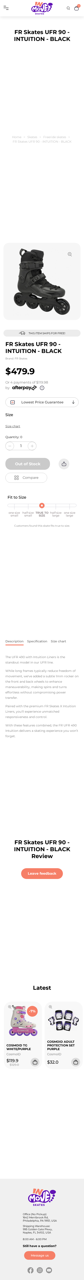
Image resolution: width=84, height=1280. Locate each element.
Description (14, 641)
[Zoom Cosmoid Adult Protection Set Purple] (50, 1007)
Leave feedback (42, 873)
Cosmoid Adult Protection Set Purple (61, 1045)
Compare (31, 478)
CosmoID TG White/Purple (18, 1047)
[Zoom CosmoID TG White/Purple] (9, 1007)
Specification (37, 641)
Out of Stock (27, 464)
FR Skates (21, 358)
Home (16, 137)
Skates (32, 137)
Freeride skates (54, 137)
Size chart (12, 426)
